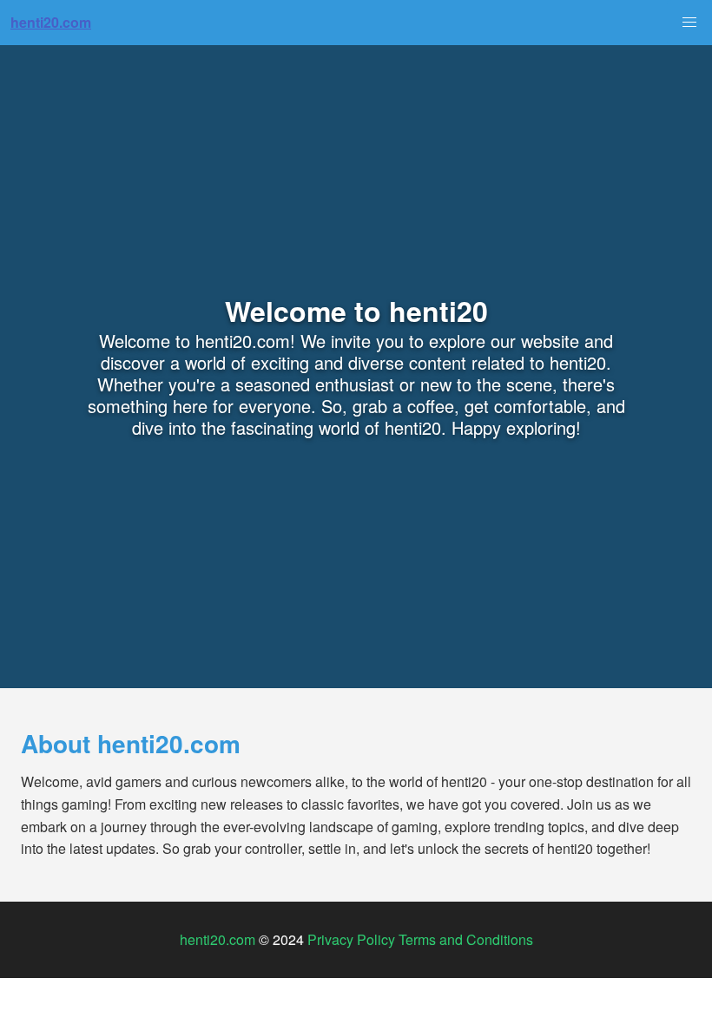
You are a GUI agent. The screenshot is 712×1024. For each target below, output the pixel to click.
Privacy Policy (351, 939)
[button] (689, 22)
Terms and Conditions (466, 939)
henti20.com (217, 939)
